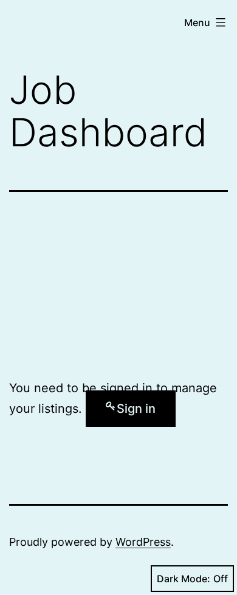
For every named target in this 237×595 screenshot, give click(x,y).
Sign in (136, 408)
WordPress (143, 542)
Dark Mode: (183, 579)
